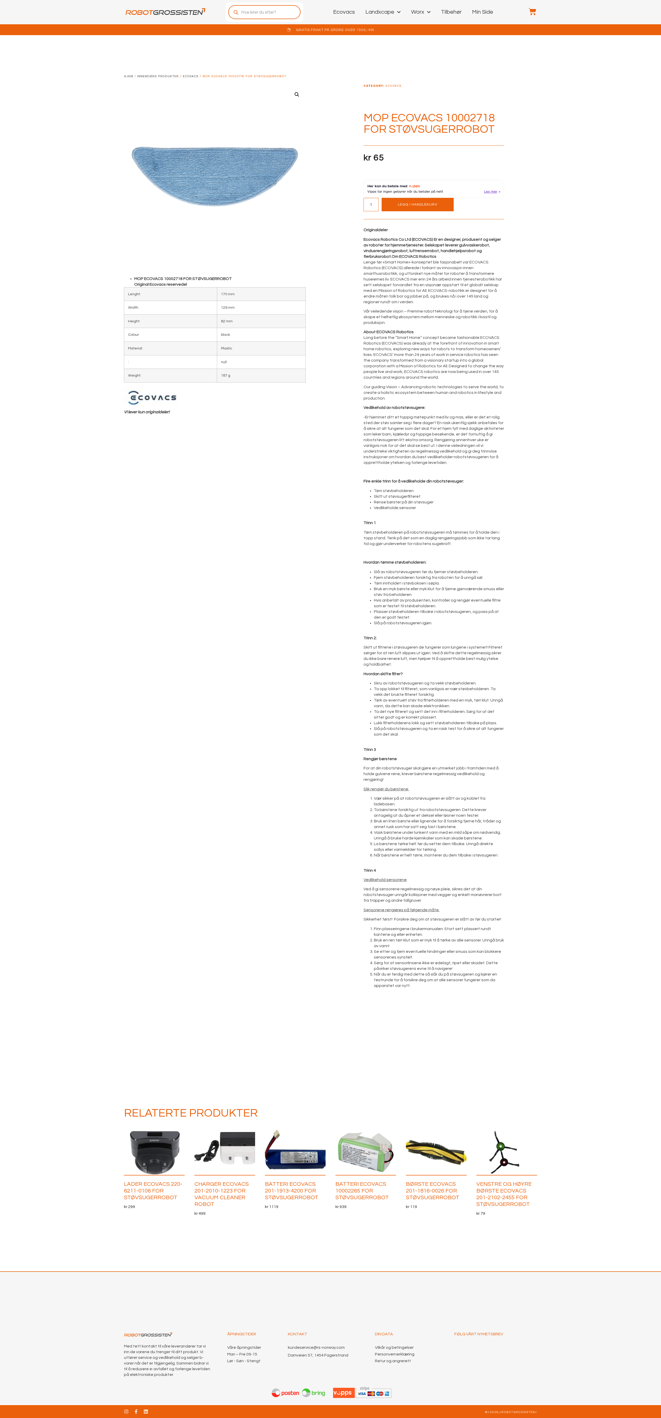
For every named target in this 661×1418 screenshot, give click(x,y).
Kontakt (297, 1334)
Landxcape (379, 12)
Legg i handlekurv (417, 204)
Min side (482, 12)
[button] (297, 94)
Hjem (128, 76)
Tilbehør (451, 12)
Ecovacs (344, 12)
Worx (417, 12)
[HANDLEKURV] (530, 11)
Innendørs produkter (157, 76)
